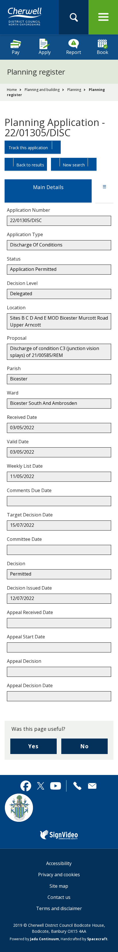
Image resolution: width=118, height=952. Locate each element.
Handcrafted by (84, 939)
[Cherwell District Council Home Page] (25, 17)
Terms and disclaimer (59, 908)
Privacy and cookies (59, 874)
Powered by (34, 939)
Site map (59, 886)
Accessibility (59, 863)
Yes (42, 748)
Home (12, 89)
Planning (74, 89)
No (94, 748)
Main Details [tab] (48, 187)
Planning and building (42, 89)
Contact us (59, 897)
